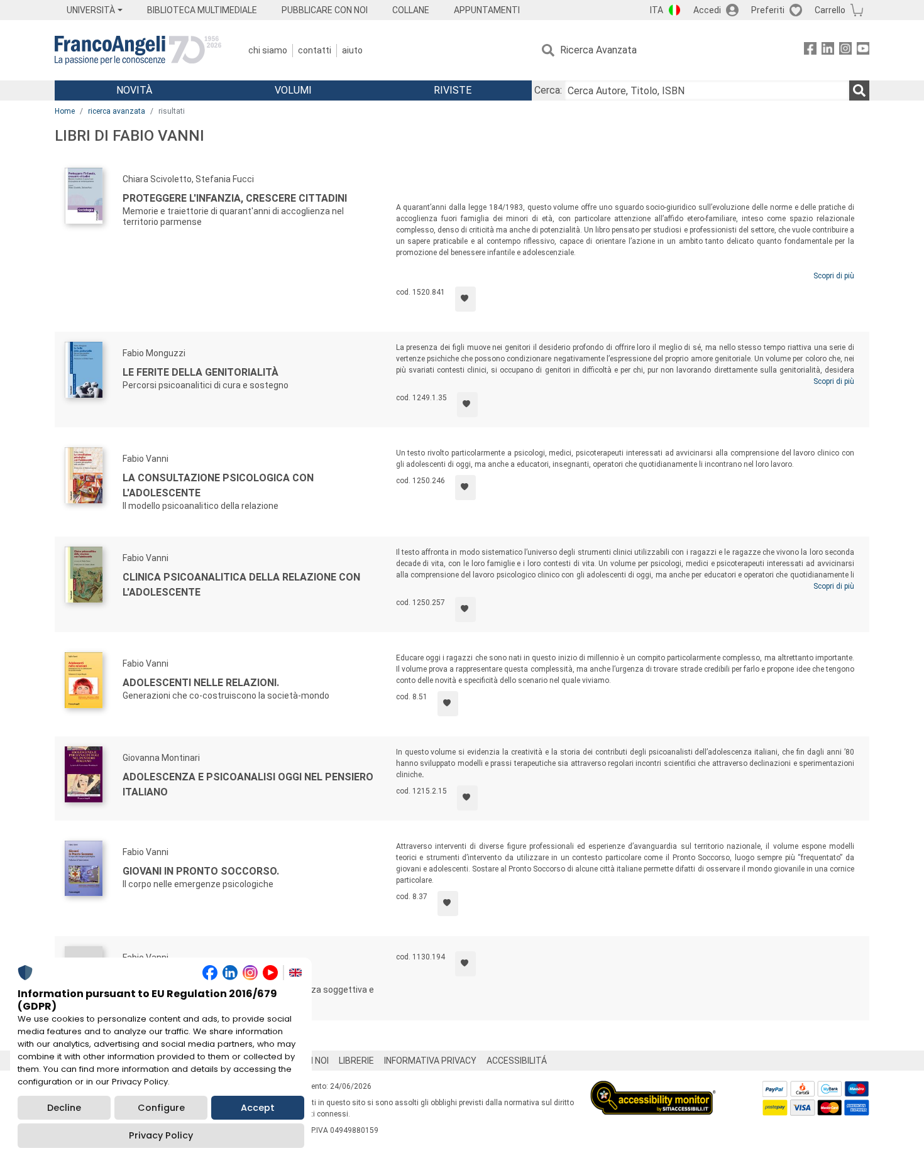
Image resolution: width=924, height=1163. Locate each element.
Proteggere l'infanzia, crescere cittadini (235, 198)
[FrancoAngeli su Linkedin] (828, 50)
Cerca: (548, 90)
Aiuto (352, 50)
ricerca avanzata (116, 111)
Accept (258, 1107)
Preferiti (767, 10)
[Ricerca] (859, 90)
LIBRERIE (356, 1061)
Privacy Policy (161, 1135)
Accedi (707, 10)
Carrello (830, 10)
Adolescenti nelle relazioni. (201, 683)
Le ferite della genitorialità (200, 372)
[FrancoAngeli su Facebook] (810, 50)
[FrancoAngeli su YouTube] (863, 50)
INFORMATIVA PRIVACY (430, 1061)
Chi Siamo (267, 50)
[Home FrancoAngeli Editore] (138, 50)
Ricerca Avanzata (598, 50)
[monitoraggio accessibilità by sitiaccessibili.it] (653, 1088)
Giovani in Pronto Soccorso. (201, 871)
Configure (161, 1107)
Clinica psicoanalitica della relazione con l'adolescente (241, 584)
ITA (656, 10)
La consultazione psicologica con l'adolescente (218, 485)
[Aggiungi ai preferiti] (465, 299)
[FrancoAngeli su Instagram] (845, 50)
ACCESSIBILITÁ (517, 1061)
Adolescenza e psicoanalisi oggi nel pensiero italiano (248, 784)
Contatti (314, 50)
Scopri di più (833, 275)
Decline (64, 1107)
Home (65, 111)
